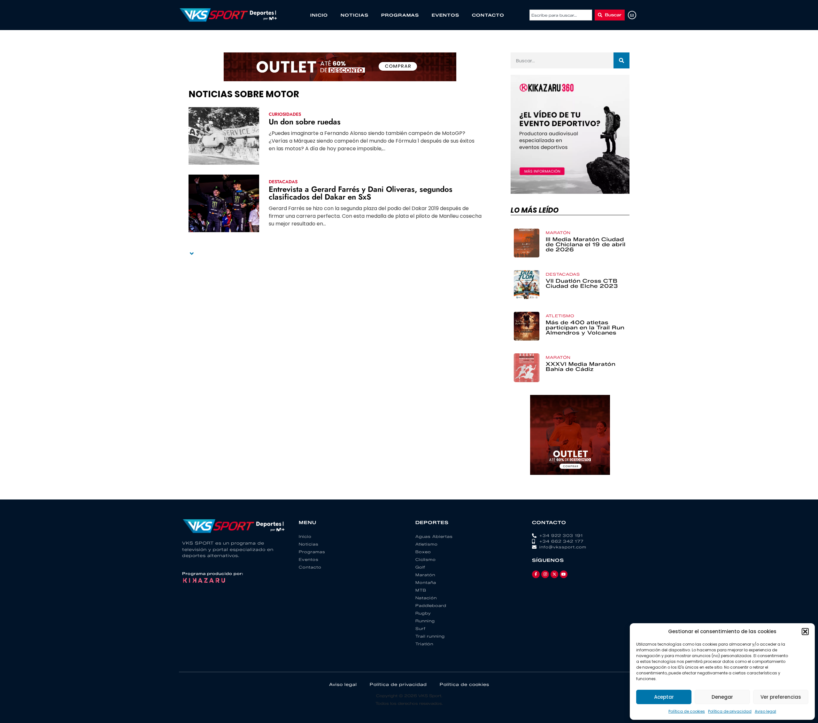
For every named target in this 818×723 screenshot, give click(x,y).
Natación (426, 597)
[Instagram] (545, 574)
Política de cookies (686, 711)
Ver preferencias (780, 697)
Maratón (558, 232)
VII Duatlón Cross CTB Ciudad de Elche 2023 (582, 283)
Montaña (425, 582)
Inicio (319, 15)
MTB (420, 590)
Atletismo (560, 315)
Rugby (423, 613)
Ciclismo (425, 559)
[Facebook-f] (536, 574)
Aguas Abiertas (434, 536)
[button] (805, 631)
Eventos (445, 15)
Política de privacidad (730, 711)
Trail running (430, 636)
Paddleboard (430, 605)
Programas (400, 15)
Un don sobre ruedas (305, 121)
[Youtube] (563, 574)
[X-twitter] (554, 574)
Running (425, 620)
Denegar (722, 697)
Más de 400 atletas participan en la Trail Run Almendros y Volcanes (585, 327)
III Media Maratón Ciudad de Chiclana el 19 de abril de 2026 (586, 244)
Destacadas (283, 181)
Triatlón (424, 643)
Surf (420, 628)
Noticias (354, 15)
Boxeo (423, 551)
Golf (420, 567)
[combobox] (560, 15)
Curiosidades (285, 114)
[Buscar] (621, 60)
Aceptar (664, 697)
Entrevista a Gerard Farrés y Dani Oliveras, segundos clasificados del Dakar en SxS (360, 193)
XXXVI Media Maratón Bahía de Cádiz (580, 366)
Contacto (488, 15)
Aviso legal (765, 711)
